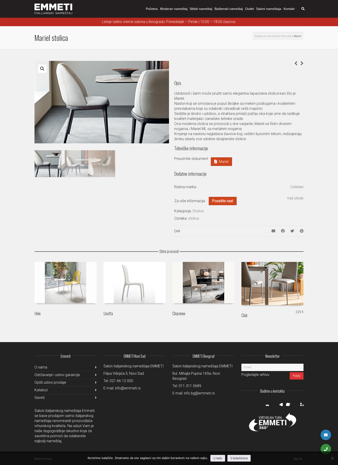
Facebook (289, 402)
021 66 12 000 (121, 381)
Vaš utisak (295, 198)
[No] (332, 458)
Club (244, 315)
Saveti (39, 397)
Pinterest (300, 402)
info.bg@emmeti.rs (199, 393)
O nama (40, 367)
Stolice (198, 211)
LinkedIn (279, 402)
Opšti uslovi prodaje (50, 382)
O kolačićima (239, 458)
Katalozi (41, 390)
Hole (37, 313)
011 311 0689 (190, 386)
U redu (217, 458)
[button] (42, 69)
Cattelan (297, 187)
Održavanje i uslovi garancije (57, 375)
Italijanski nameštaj (266, 36)
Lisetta (108, 313)
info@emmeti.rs (128, 388)
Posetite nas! (222, 201)
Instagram (269, 402)
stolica (193, 218)
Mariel (224, 161)
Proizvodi (286, 36)
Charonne (178, 313)
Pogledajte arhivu (255, 374)
